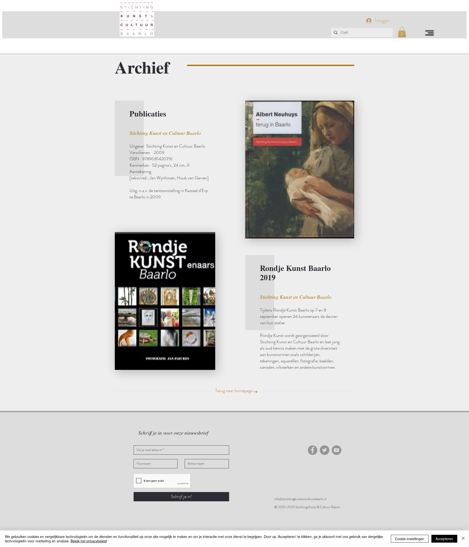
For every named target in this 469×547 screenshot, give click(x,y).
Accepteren (444, 538)
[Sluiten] (463, 538)
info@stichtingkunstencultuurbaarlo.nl (300, 498)
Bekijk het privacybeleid (89, 540)
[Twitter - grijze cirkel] (324, 450)
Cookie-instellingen (409, 538)
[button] (429, 33)
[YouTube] (336, 450)
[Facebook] (312, 450)
